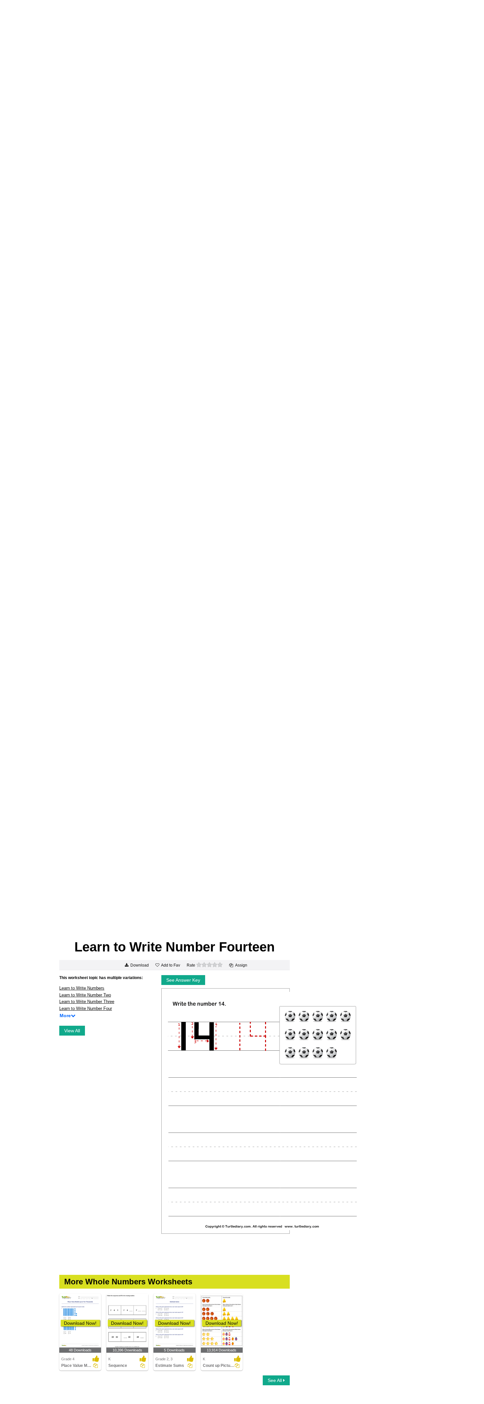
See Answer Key (183, 980)
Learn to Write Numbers (81, 988)
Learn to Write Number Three (86, 1001)
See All (275, 1380)
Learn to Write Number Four (85, 1008)
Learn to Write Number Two (85, 995)
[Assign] (95, 1365)
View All (72, 1030)
